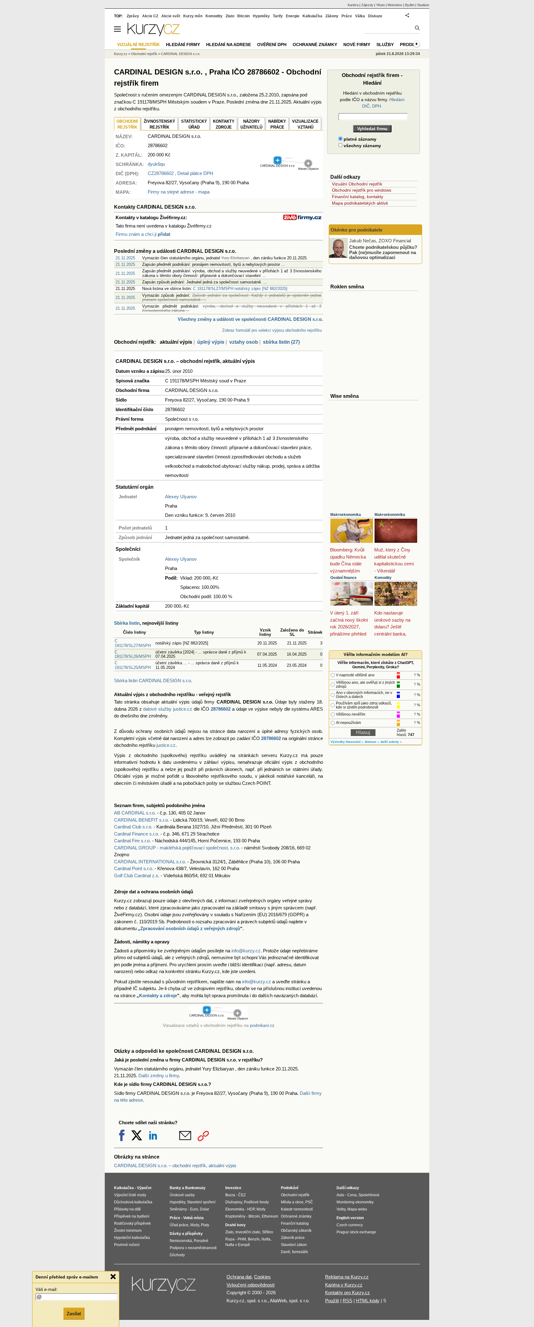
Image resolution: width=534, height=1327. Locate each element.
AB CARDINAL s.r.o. (135, 812)
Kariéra (353, 5)
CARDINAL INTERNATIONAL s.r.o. (150, 861)
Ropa (230, 1239)
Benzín (254, 1239)
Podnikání (289, 1188)
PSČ (309, 1202)
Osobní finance (343, 578)
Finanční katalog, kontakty (357, 196)
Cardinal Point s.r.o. (133, 868)
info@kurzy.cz (246, 950)
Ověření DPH (271, 44)
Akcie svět (170, 16)
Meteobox (395, 5)
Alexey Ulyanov (181, 496)
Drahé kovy (235, 1225)
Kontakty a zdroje (158, 995)
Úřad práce (179, 1225)
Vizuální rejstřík (138, 44)
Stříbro (267, 1232)
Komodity (383, 578)
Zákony (331, 16)
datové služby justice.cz (167, 709)
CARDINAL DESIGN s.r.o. (180, 54)
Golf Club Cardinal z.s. (136, 875)
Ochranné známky (315, 44)
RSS (347, 1300)
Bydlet (409, 5)
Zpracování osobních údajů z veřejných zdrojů (190, 928)
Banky (175, 1188)
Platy (205, 1225)
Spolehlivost (368, 1195)
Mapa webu (357, 1209)
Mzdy (194, 1225)
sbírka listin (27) (281, 342)
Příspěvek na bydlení (131, 1216)
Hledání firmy (183, 44)
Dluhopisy (233, 1202)
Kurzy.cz (120, 54)
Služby (385, 44)
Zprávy (133, 16)
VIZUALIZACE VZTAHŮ (305, 124)
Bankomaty (195, 1188)
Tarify (278, 16)
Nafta (265, 1239)
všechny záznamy (361, 145)
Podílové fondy (256, 1202)
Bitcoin (243, 16)
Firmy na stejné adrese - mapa (179, 191)
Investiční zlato (247, 1232)
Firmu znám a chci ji (143, 234)
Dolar (204, 1209)
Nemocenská (181, 1241)
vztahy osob (243, 342)
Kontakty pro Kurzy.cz (347, 1292)
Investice (233, 1188)
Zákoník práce (293, 1238)
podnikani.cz (262, 1025)
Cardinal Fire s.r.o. (132, 840)
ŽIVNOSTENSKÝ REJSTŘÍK (159, 124)
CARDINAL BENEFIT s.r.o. (141, 820)
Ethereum (270, 1216)
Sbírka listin (127, 623)
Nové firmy (356, 44)
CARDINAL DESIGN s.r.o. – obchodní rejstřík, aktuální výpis (175, 1165)
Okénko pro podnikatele (356, 229)
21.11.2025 (125, 258)
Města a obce (292, 1202)
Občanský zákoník (296, 1230)
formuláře (300, 1252)
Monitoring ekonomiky (355, 1202)
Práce (346, 16)
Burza (230, 1195)
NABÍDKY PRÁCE (277, 124)
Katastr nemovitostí (297, 1209)
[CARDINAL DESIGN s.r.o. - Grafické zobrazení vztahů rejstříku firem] (289, 169)
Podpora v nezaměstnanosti (193, 1248)
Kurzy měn (192, 16)
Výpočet (144, 1188)
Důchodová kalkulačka (133, 1202)
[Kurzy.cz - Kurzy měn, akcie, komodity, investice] (154, 34)
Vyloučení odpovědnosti (250, 1284)
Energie (292, 16)
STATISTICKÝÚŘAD (194, 124)
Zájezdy (367, 5)
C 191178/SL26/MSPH (133, 654)
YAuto (380, 5)
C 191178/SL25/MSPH (133, 665)
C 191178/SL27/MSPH (133, 643)
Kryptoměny (235, 1216)
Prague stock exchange (356, 1232)
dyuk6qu (156, 164)
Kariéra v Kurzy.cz (343, 1284)
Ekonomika (234, 1209)
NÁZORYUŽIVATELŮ (251, 124)
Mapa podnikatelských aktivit (360, 203)
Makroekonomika (345, 515)
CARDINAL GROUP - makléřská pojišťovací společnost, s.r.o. (177, 847)
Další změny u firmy (158, 1075)
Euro (194, 1209)
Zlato (230, 16)
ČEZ (242, 1195)
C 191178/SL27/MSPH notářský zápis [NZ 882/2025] (240, 288)
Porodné (201, 1241)
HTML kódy (367, 1300)
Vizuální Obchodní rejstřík (357, 183)
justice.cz (166, 745)
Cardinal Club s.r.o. (133, 826)
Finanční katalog (295, 1223)
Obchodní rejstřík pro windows (361, 190)
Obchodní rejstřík (144, 54)
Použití (332, 1300)
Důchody (177, 1255)
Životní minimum (128, 1230)
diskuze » (372, 741)
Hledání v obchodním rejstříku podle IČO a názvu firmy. (372, 99)
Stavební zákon (294, 1245)
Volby (341, 1209)
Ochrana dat (239, 1276)
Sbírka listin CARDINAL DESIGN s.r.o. (153, 680)
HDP (251, 1209)
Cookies (262, 1276)
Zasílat (74, 1313)
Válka (360, 16)
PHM (242, 1239)
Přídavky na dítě (127, 1209)
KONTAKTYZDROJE (224, 124)
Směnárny (178, 1209)
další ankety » (391, 741)
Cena (352, 1195)
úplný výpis (210, 342)
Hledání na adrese (228, 44)
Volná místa (193, 1218)
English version (350, 1218)
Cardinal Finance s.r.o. (136, 833)
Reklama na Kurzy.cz (347, 1276)
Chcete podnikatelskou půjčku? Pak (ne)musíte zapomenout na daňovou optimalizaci (383, 252)
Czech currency (350, 1225)
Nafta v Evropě (237, 1245)
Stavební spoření (201, 1202)
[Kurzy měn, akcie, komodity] (164, 1287)
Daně (285, 1252)
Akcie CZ (150, 16)
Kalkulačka (312, 16)
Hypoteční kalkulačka (132, 1238)
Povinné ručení (126, 1245)
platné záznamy (359, 139)
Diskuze (375, 16)
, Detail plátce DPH (180, 173)
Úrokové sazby (182, 1195)
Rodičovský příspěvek (132, 1223)
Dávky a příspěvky (186, 1233)
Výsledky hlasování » (347, 741)
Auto (340, 1195)
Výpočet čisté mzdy (130, 1195)
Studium (423, 5)
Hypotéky (261, 16)
